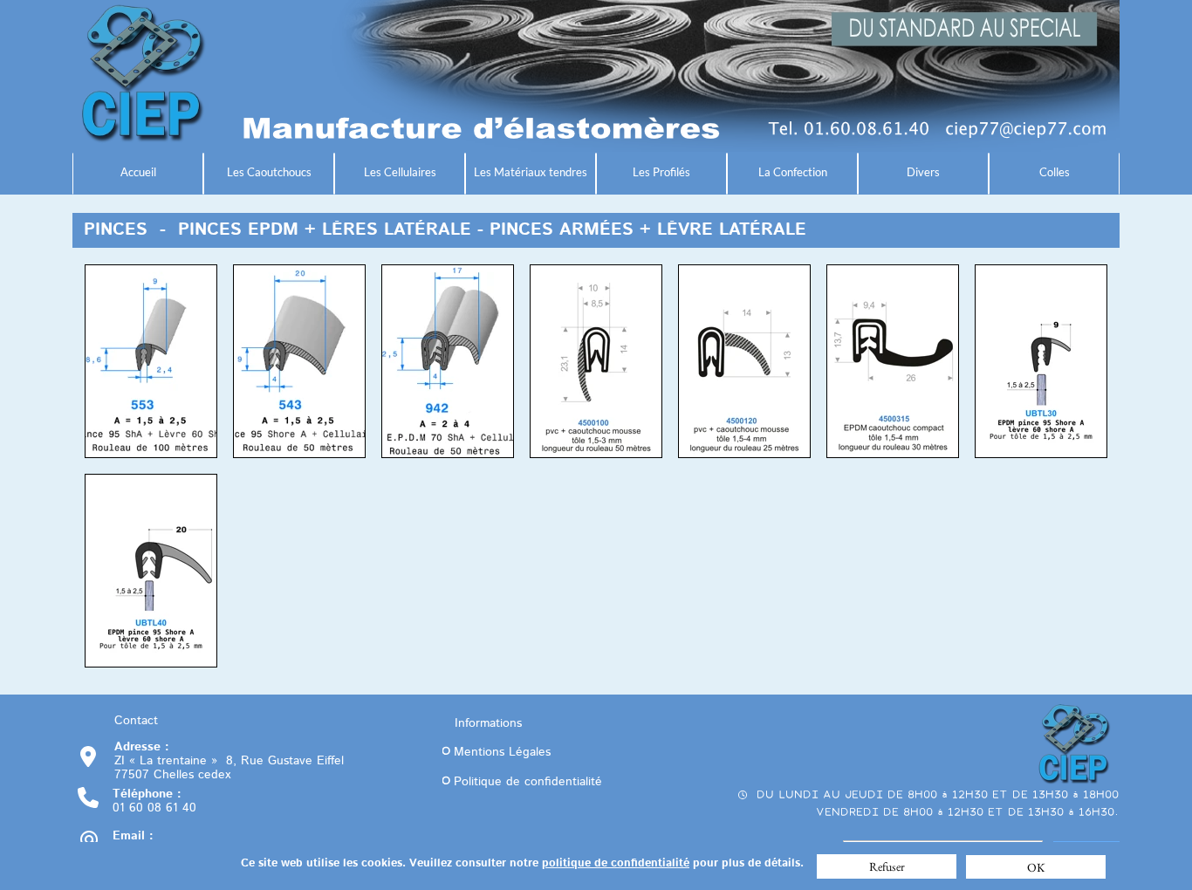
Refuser (887, 866)
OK (1036, 867)
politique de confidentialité (615, 863)
